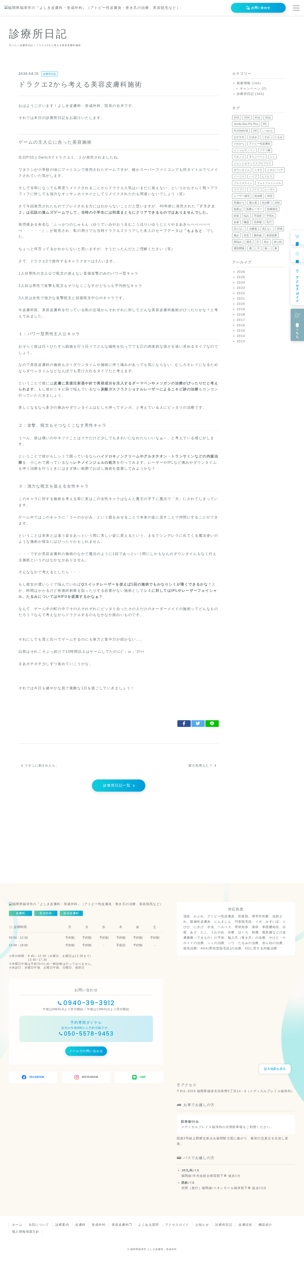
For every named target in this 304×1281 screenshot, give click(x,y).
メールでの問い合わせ (86, 1051)
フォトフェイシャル (269, 183)
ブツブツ (239, 189)
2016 (241, 325)
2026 (241, 271)
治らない (239, 228)
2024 (241, 282)
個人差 (253, 202)
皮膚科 (80, 1224)
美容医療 (271, 235)
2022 (241, 293)
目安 (246, 235)
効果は (238, 209)
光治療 (266, 202)
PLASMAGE (241, 130)
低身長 (258, 196)
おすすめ (239, 137)
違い (267, 248)
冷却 (277, 202)
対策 (236, 215)
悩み (246, 215)
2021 (241, 298)
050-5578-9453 (88, 1033)
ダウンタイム (242, 169)
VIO (255, 130)
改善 (236, 222)
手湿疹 (258, 215)
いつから (267, 130)
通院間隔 (239, 248)
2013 (241, 341)
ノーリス (239, 176)
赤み (266, 241)
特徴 (279, 228)
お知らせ (202, 1224)
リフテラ (254, 189)
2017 (241, 320)
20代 (236, 117)
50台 (268, 117)
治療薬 (253, 228)
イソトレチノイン (244, 150)
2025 (241, 277)
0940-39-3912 (89, 1003)
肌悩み (238, 241)
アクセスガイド (177, 1224)
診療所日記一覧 (116, 785)
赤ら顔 (278, 241)
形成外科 (98, 1224)
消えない (267, 228)
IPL (265, 124)
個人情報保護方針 (25, 1231)
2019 (241, 309)
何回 (269, 196)
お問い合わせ (260, 7)
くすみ (266, 137)
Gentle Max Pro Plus (246, 124)
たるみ (278, 137)
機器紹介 (265, 1224)
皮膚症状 (245, 1224)
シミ (272, 156)
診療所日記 (49, 73)
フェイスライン (243, 183)
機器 (246, 222)
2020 (241, 304)
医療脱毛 (272, 209)
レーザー (269, 189)
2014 (241, 336)
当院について (38, 1224)
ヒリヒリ (267, 176)
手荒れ (270, 215)
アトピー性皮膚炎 (259, 143)
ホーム (17, 1224)
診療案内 (62, 1224)
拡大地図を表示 (275, 1069)
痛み (236, 235)
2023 (241, 288)
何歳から (239, 202)
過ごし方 (254, 248)
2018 (241, 314)
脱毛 (249, 241)
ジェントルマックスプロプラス (252, 163)
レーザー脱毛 (242, 196)
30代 (247, 117)
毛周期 (258, 222)
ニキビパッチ (275, 169)
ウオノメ (239, 156)
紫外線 (258, 235)
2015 (241, 330)
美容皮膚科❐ (122, 1224)
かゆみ (253, 137)
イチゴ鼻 (265, 150)
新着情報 (244, 83)
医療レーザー (254, 209)
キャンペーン (250, 88)
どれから (239, 143)
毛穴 (269, 222)
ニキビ (258, 169)
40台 (257, 117)
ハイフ (253, 176)
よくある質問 (148, 1224)
